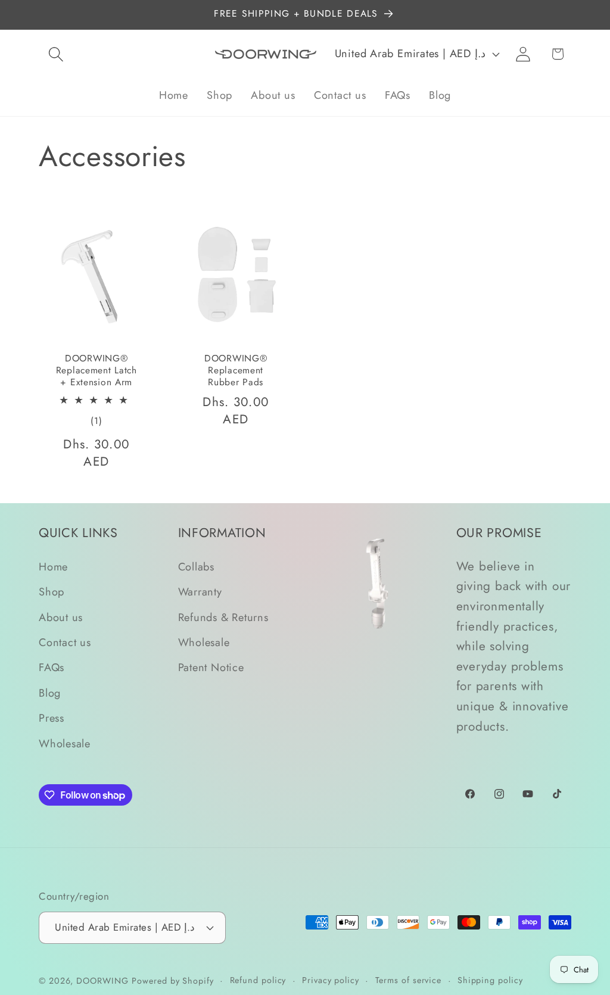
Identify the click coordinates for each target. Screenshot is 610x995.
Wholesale (65, 743)
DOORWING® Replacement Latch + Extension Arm (96, 371)
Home (53, 567)
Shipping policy (490, 980)
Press (51, 718)
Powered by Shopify (172, 981)
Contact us (65, 642)
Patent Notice (211, 667)
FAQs (51, 667)
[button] (56, 54)
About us (61, 617)
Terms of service (408, 980)
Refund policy (258, 980)
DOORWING (102, 981)
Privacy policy (330, 980)
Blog (50, 693)
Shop (51, 592)
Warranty (200, 592)
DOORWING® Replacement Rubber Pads (235, 371)
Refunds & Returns (223, 617)
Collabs (196, 567)
